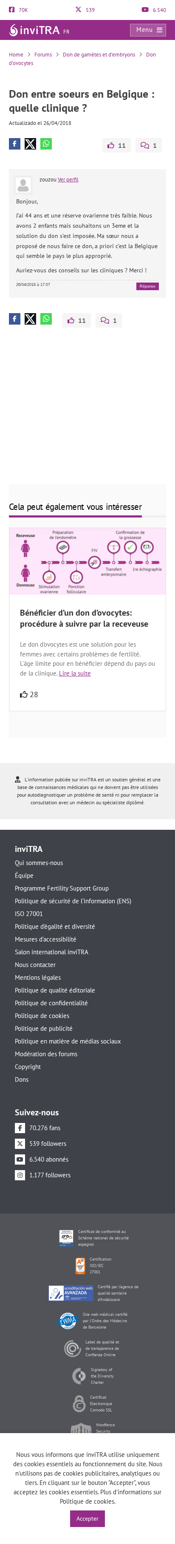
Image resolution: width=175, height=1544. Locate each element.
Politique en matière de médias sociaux (68, 1041)
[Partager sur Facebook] (14, 144)
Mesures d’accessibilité (45, 939)
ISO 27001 (29, 914)
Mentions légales (38, 977)
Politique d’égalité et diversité (55, 926)
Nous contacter (35, 964)
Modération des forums (46, 1054)
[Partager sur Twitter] (30, 144)
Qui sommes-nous (39, 863)
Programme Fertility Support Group (62, 888)
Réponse (147, 286)
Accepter (87, 1518)
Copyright (28, 1066)
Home (16, 54)
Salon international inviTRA (51, 952)
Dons (21, 1079)
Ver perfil (68, 179)
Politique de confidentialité (51, 1003)
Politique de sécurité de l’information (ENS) (73, 901)
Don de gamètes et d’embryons (99, 54)
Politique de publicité (44, 1028)
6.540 (159, 10)
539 (90, 10)
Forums (43, 54)
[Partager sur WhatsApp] (46, 144)
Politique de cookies (42, 1015)
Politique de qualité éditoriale (55, 990)
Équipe (24, 875)
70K (22, 10)
